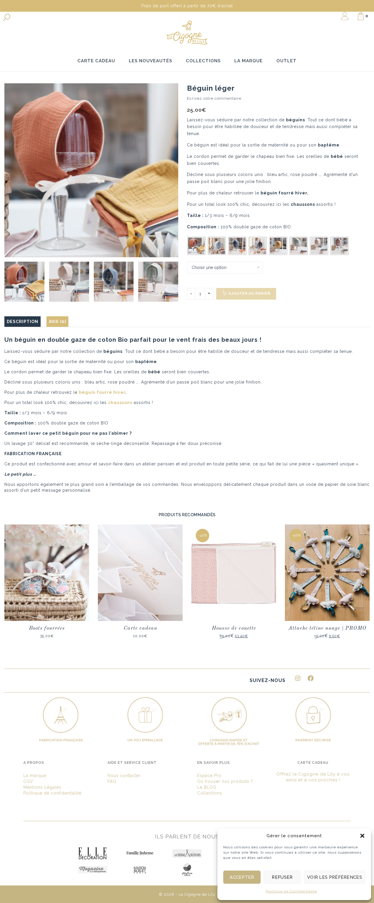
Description (22, 321)
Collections (209, 793)
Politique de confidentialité (52, 793)
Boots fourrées (47, 628)
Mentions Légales (42, 787)
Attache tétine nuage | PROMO (327, 628)
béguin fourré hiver (284, 193)
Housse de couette (234, 628)
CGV (28, 781)
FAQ (112, 781)
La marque (34, 775)
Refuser (282, 877)
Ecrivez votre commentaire (214, 98)
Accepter (242, 877)
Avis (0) (57, 321)
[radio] (196, 246)
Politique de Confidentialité (291, 891)
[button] (362, 836)
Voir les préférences (334, 877)
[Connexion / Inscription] (344, 16)
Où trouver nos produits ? (225, 781)
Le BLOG (207, 787)
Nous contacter (124, 775)
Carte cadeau (140, 628)
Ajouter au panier (249, 293)
